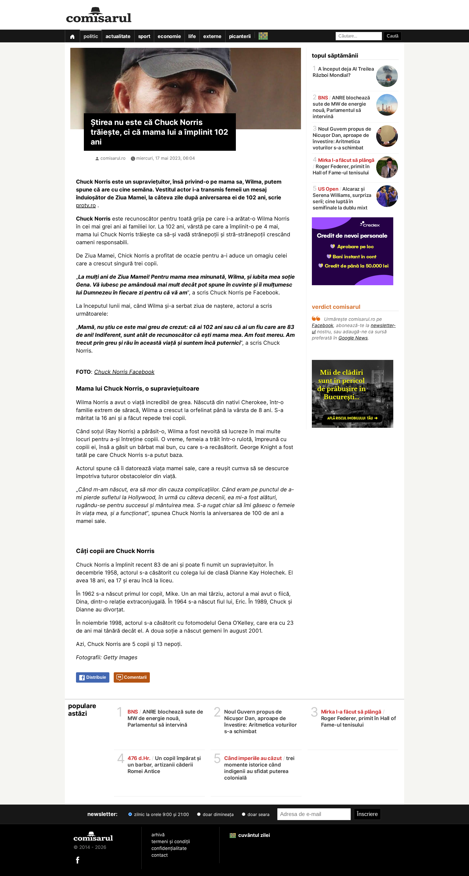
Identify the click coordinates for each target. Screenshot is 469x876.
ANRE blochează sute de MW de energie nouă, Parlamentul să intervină (341, 106)
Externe (212, 36)
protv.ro (86, 205)
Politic (91, 36)
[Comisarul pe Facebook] (78, 859)
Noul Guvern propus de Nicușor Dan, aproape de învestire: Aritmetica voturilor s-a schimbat (342, 137)
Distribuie (95, 677)
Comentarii (135, 677)
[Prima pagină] (72, 36)
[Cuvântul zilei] (258, 34)
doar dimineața (217, 814)
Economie (169, 36)
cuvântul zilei (253, 835)
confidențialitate (169, 848)
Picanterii (240, 36)
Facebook (322, 325)
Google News (353, 338)
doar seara (258, 814)
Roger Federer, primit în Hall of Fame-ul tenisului (343, 165)
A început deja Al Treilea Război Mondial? (343, 71)
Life (192, 36)
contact (159, 855)
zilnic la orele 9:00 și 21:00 (161, 814)
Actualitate (118, 36)
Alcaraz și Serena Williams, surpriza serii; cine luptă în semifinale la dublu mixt (342, 198)
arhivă (158, 834)
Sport (144, 36)
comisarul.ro (113, 158)
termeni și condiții (170, 841)
